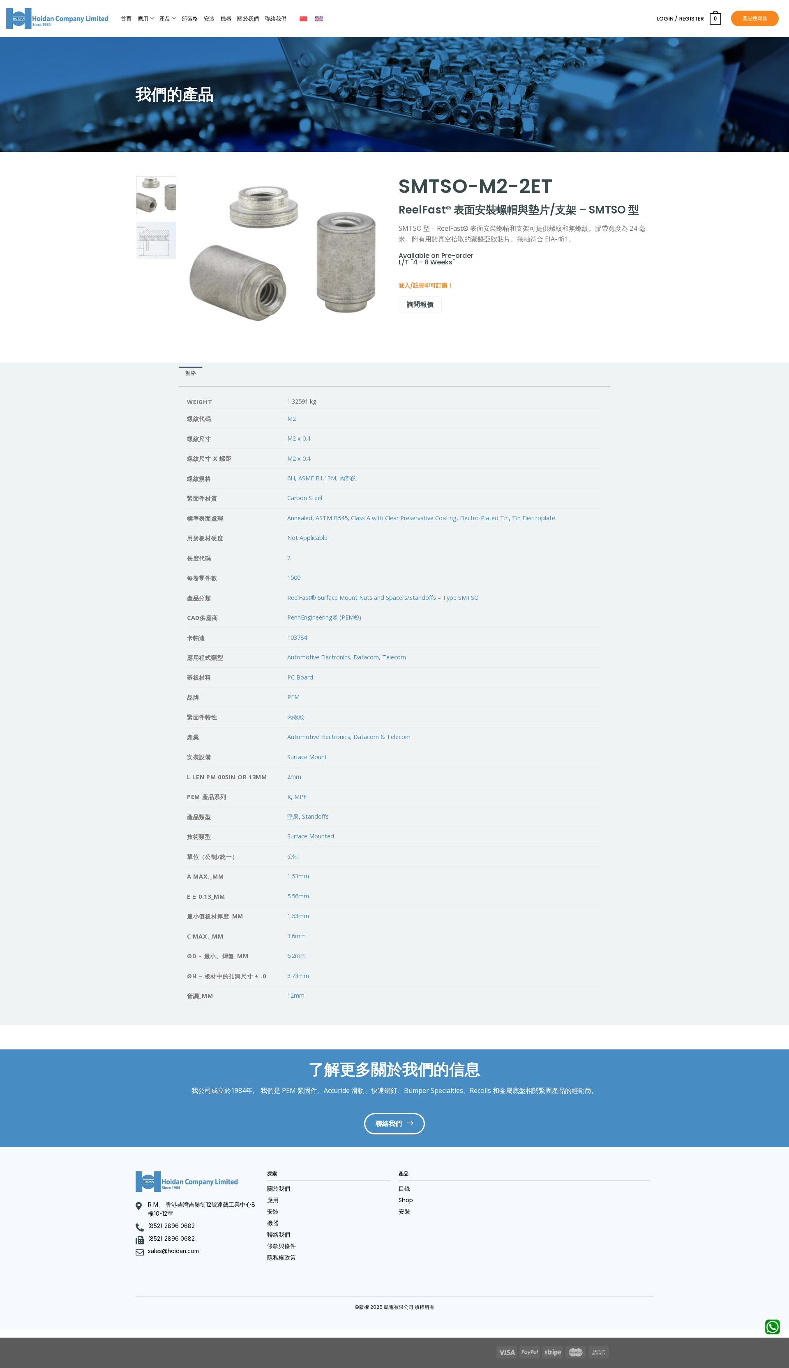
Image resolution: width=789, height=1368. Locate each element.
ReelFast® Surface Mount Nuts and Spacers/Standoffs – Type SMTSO (383, 597)
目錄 (404, 1188)
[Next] (372, 253)
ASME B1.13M (317, 478)
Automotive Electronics (318, 657)
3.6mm (296, 936)
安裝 (209, 18)
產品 (165, 18)
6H (291, 478)
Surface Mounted (310, 836)
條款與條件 (281, 1246)
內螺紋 (296, 717)
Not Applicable (307, 538)
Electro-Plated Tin (484, 518)
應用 (143, 18)
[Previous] (196, 253)
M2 (291, 418)
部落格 (190, 18)
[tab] (190, 373)
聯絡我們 (275, 18)
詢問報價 (420, 304)
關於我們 (248, 18)
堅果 (293, 816)
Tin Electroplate (533, 518)
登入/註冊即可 (417, 285)
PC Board (300, 677)
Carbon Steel (304, 498)
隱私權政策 (281, 1257)
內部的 (348, 478)
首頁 (126, 18)
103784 (297, 637)
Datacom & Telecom (382, 737)
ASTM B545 (332, 518)
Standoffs (315, 816)
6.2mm (296, 955)
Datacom (366, 657)
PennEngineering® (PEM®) (324, 617)
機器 (226, 18)
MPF (300, 797)
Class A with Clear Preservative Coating (404, 518)
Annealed (299, 518)
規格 (190, 373)
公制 (293, 856)
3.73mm (298, 976)
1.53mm (298, 876)
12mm (296, 995)
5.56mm (298, 896)
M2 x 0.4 (298, 438)
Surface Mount (307, 757)
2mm (294, 776)
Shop (406, 1200)
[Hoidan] (57, 18)
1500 (293, 577)
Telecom (394, 657)
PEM (293, 697)
